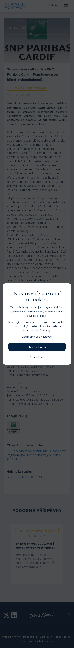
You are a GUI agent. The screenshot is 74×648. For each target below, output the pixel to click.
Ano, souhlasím (37, 346)
